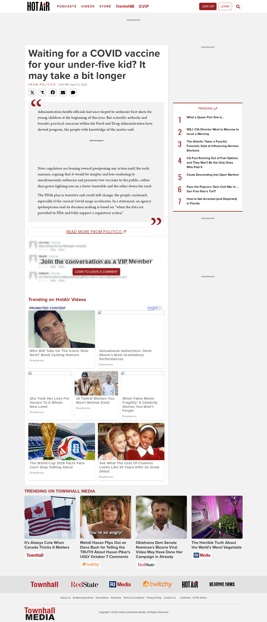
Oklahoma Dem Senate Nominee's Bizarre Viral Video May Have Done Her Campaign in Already (159, 549)
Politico (42, 84)
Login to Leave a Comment (96, 272)
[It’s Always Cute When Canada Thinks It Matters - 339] (49, 517)
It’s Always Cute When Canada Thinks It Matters (46, 545)
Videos (88, 6)
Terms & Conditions (133, 597)
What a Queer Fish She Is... (205, 117)
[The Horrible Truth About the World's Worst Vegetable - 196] (217, 517)
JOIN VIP (208, 6)
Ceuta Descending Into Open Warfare (213, 175)
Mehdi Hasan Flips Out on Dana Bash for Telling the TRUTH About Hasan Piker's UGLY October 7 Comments (105, 549)
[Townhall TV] (125, 6)
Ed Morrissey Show (83, 597)
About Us (65, 597)
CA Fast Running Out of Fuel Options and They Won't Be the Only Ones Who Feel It (212, 162)
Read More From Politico (94, 232)
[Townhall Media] (39, 613)
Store (105, 6)
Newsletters (102, 597)
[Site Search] (238, 6)
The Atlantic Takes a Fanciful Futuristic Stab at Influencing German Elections (213, 146)
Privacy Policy (154, 597)
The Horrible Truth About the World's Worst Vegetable (217, 545)
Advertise (116, 597)
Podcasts (67, 6)
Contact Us (170, 597)
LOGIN (225, 6)
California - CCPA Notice (193, 597)
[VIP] (144, 6)
